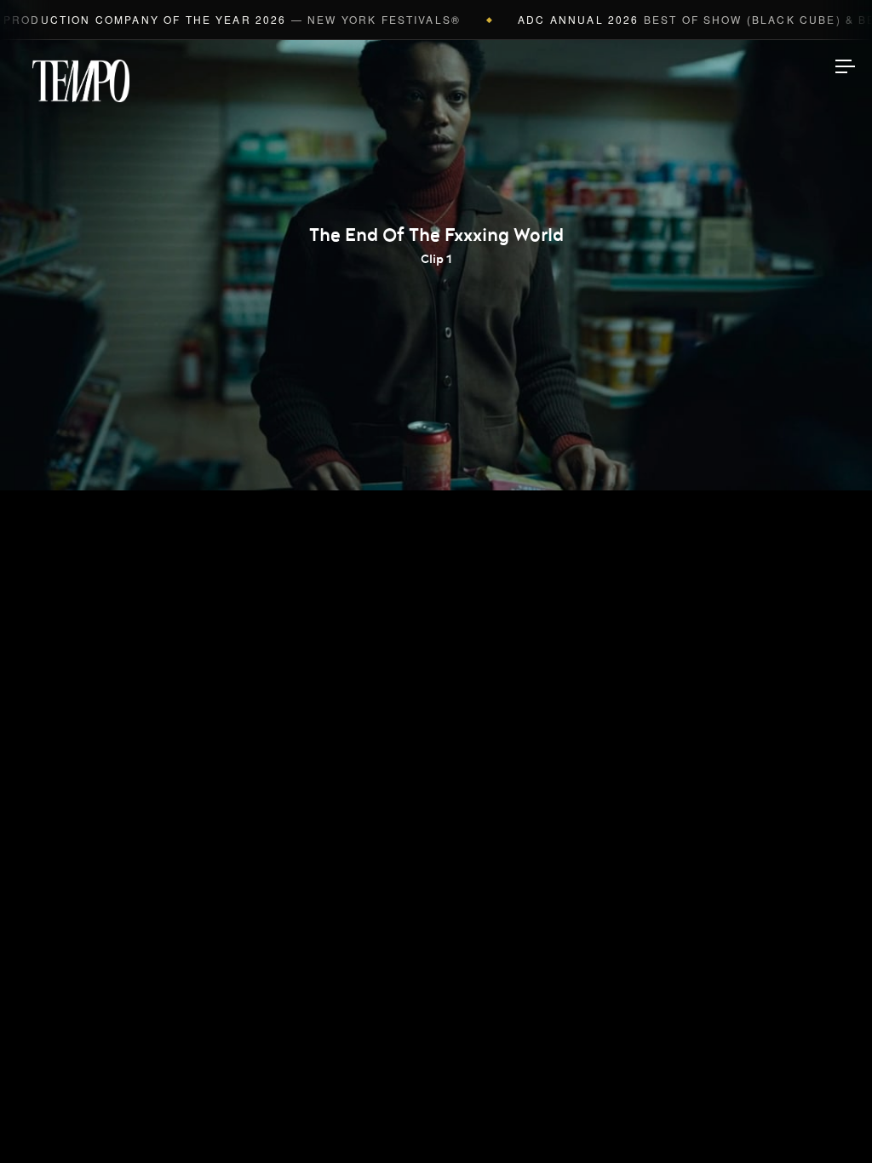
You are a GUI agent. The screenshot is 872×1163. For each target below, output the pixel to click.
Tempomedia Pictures (436, 624)
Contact (436, 731)
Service (436, 677)
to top (829, 1120)
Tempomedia (81, 81)
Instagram (436, 786)
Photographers (436, 517)
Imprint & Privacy (436, 1098)
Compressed (436, 571)
